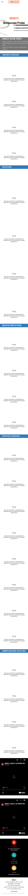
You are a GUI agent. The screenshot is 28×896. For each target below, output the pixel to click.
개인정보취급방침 (14, 891)
